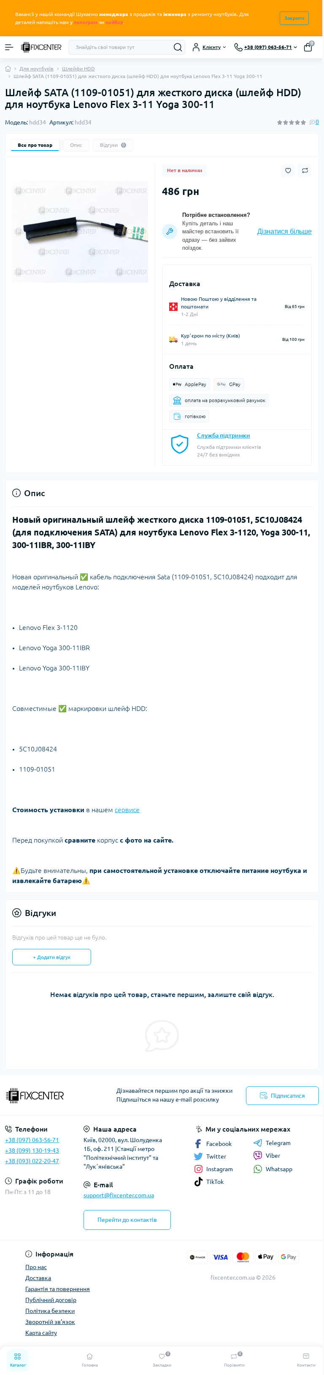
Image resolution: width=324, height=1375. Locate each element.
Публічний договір (50, 1300)
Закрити (294, 18)
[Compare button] (305, 170)
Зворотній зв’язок (50, 1321)
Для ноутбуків (36, 68)
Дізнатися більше (284, 231)
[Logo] (41, 47)
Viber (273, 1155)
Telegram (278, 1143)
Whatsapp (279, 1169)
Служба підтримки (223, 435)
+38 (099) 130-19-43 (32, 1150)
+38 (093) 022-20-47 (32, 1161)
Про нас (36, 1267)
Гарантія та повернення (57, 1289)
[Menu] (9, 47)
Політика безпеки (50, 1310)
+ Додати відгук (51, 957)
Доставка (38, 1278)
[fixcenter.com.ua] (54, 1095)
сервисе (127, 809)
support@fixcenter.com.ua (119, 1195)
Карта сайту (41, 1332)
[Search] (178, 47)
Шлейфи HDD (78, 68)
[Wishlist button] (288, 170)
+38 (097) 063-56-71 (32, 1140)
